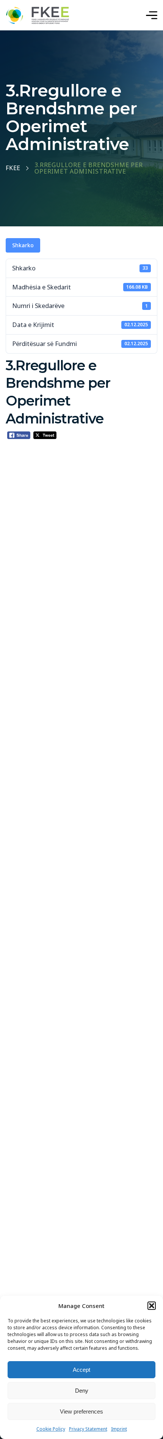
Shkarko (23, 245)
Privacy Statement (88, 1429)
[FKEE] (37, 15)
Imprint (119, 1429)
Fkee (13, 168)
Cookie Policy (50, 1429)
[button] (151, 1305)
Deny (81, 1390)
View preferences (81, 1411)
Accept (81, 1369)
